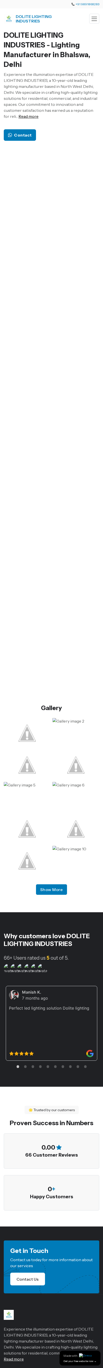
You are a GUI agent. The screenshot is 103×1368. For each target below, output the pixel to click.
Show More (51, 889)
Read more (28, 116)
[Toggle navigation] (94, 19)
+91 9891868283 (87, 4)
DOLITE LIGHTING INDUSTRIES (34, 18)
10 (85, 1066)
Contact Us (27, 1279)
